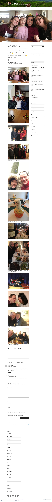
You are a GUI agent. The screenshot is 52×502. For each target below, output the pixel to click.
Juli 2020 (8, 442)
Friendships (32, 111)
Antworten (9, 372)
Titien (15, 3)
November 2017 (9, 491)
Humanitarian (33, 115)
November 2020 (9, 438)
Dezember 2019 (9, 453)
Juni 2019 (8, 462)
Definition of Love (33, 108)
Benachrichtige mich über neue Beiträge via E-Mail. (15, 415)
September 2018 (9, 476)
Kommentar (10, 387)
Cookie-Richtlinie (17, 500)
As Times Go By (33, 100)
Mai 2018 (8, 482)
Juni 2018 (8, 480)
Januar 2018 (9, 488)
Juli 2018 (8, 479)
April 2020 (8, 447)
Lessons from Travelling (34, 117)
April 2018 (8, 483)
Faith (31, 109)
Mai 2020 (8, 445)
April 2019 (8, 465)
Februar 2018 (9, 486)
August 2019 (9, 459)
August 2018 (9, 477)
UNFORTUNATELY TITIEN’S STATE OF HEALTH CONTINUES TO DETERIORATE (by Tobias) (37, 68)
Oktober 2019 (9, 456)
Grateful (32, 112)
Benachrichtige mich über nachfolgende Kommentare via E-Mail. (17, 412)
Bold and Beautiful (33, 103)
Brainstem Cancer (33, 105)
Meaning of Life (33, 120)
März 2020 (8, 448)
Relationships (33, 126)
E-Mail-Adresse (10, 403)
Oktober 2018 (9, 474)
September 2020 (9, 439)
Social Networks (33, 129)
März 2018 (8, 485)
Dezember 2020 (9, 436)
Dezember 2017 (9, 489)
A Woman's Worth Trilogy (34, 97)
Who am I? (32, 135)
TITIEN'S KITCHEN (33, 132)
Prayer (32, 123)
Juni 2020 (8, 444)
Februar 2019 (9, 468)
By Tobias (32, 106)
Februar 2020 (9, 450)
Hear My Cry (32, 114)
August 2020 (9, 441)
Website (9, 407)
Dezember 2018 (9, 471)
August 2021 (9, 433)
